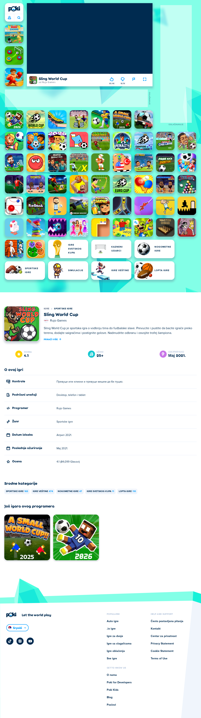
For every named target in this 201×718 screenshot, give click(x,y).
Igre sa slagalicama (119, 643)
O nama (112, 675)
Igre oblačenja (116, 651)
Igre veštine (43, 491)
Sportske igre (63, 309)
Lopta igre (127, 491)
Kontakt (156, 628)
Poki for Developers (119, 682)
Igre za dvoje (115, 636)
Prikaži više (51, 339)
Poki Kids (113, 690)
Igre (46, 309)
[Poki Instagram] (20, 641)
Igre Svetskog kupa (100, 491)
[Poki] (14, 9)
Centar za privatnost (164, 636)
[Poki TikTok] (9, 641)
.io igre (111, 628)
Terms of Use (159, 658)
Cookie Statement (162, 651)
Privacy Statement (162, 643)
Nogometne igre (70, 491)
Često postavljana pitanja (167, 621)
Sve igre (112, 658)
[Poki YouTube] (30, 641)
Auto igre (113, 621)
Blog (109, 697)
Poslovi (111, 704)
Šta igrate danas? (18, 18)
